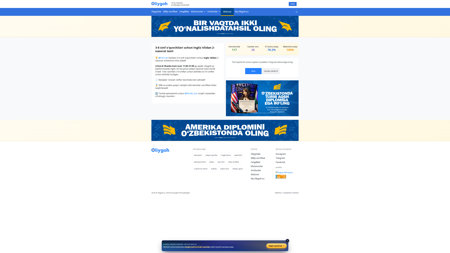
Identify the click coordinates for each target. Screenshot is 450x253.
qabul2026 (238, 155)
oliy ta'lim (221, 162)
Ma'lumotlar (257, 166)
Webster (227, 11)
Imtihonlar (256, 170)
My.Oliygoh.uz (242, 11)
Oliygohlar (156, 11)
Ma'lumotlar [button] (197, 11)
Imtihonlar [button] (212, 11)
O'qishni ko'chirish (200, 169)
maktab (214, 169)
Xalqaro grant (237, 169)
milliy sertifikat (233, 162)
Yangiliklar (184, 11)
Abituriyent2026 (200, 162)
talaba (211, 162)
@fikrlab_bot (191, 93)
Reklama (278, 193)
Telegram (280, 158)
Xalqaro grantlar (211, 155)
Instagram (281, 154)
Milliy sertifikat (170, 11)
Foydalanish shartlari (291, 193)
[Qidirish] (297, 12)
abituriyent (198, 155)
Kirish (293, 4)
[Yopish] (287, 240)
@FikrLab (163, 57)
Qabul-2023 (224, 169)
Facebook (280, 162)
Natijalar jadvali (270, 71)
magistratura (226, 155)
